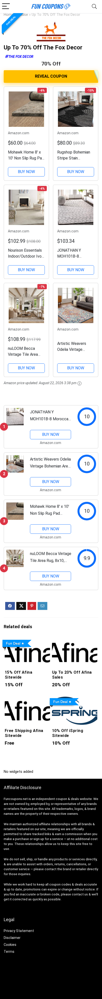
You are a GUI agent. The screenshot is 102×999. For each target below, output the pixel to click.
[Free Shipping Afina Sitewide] (27, 699)
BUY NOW (26, 171)
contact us (80, 894)
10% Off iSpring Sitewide (67, 733)
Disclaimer (12, 938)
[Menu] (6, 6)
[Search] (94, 6)
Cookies (10, 945)
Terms (9, 952)
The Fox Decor (20, 57)
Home (9, 15)
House (22, 15)
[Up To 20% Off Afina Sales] (74, 641)
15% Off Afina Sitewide (18, 675)
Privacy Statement (19, 931)
